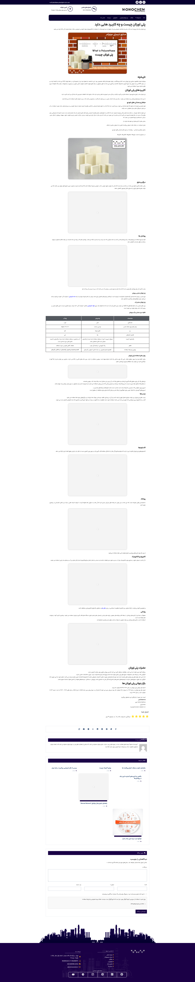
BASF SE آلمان (141, 700)
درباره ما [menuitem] (109, 18)
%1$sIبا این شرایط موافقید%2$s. (137, 904)
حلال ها (104, 608)
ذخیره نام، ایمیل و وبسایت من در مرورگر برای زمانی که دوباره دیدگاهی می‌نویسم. (123, 894)
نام (145, 885)
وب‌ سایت (78, 885)
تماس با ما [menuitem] (102, 18)
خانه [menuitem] (144, 18)
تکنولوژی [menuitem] (115, 18)
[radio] (147, 716)
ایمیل (112, 885)
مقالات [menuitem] (131, 18)
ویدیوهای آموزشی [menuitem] (124, 18)
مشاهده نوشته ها (141, 740)
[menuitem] (138, 18)
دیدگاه (144, 867)
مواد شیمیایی (91, 306)
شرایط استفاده (86, 899)
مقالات (142, 771)
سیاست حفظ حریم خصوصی (98, 899)
